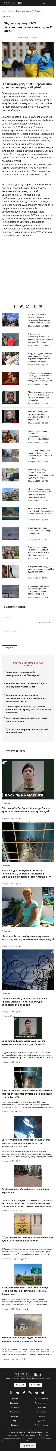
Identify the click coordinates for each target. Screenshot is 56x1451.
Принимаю (28, 1446)
